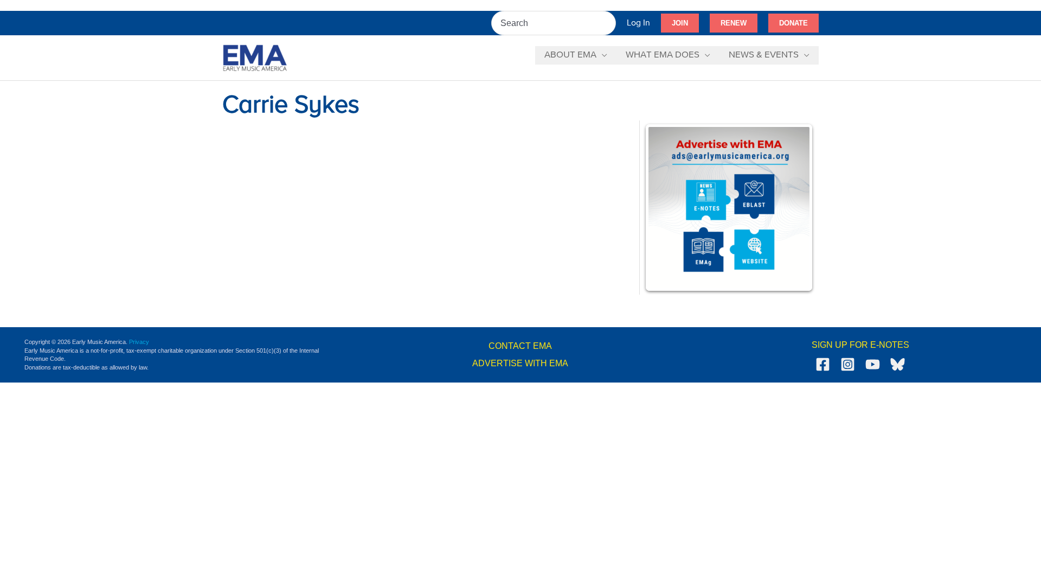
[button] (680, 23)
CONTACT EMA (520, 346)
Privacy (139, 342)
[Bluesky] (897, 364)
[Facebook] (822, 364)
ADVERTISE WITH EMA (520, 363)
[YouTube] (872, 364)
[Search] (608, 23)
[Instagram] (847, 364)
